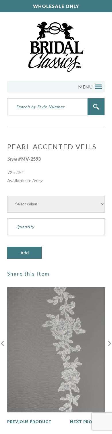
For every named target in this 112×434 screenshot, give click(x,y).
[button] (85, 87)
